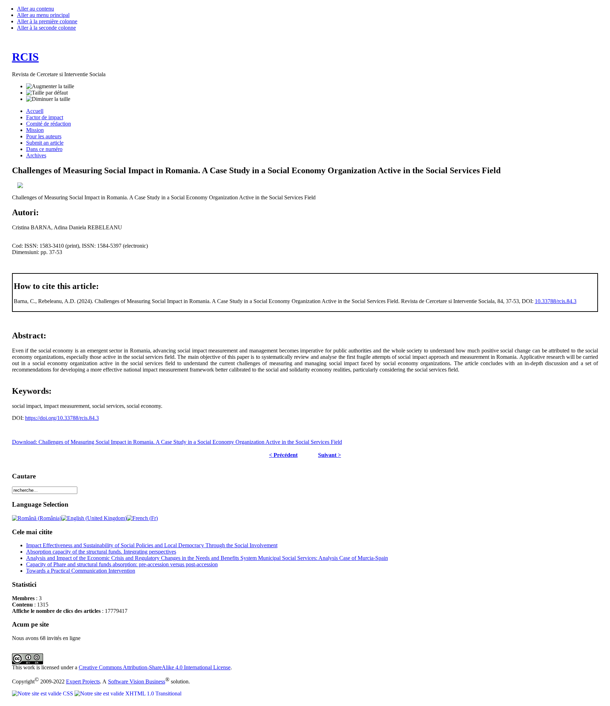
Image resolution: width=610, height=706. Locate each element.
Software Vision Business (136, 681)
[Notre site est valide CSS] (43, 693)
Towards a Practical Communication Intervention (80, 571)
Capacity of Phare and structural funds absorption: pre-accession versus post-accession (122, 564)
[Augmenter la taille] (50, 86)
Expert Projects (83, 681)
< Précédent (283, 455)
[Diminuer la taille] (48, 99)
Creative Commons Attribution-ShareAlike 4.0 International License (155, 667)
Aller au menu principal (43, 15)
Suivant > (329, 455)
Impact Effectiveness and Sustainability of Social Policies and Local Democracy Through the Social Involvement (151, 545)
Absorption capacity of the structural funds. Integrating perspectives (101, 552)
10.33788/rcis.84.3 (555, 301)
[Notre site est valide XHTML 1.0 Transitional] (127, 693)
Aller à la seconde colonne (46, 28)
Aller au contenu (35, 9)
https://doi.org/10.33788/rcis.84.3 (62, 418)
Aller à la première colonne (47, 21)
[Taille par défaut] (47, 93)
